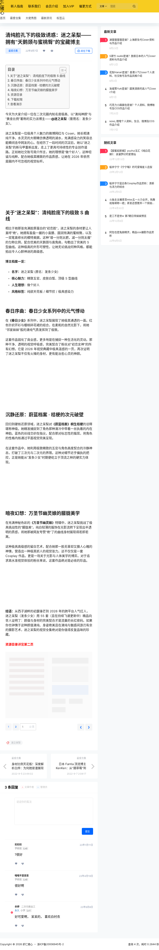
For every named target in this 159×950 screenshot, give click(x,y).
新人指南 (17, 6)
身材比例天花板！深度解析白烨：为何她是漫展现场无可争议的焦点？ (28, 768)
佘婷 (17, 907)
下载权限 (16, 99)
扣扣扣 (18, 844)
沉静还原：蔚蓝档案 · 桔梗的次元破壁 (35, 85)
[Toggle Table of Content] (61, 70)
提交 (87, 831)
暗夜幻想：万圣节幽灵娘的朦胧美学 (34, 90)
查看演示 (16, 104)
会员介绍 (52, 6)
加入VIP (68, 6)
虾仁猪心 (27, 944)
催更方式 (85, 6)
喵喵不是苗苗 (22, 876)
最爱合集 (13, 50)
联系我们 (34, 6)
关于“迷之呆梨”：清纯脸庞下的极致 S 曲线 (37, 76)
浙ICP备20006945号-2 (50, 944)
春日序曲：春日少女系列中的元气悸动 (35, 80)
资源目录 (16, 94)
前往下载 (85, 50)
